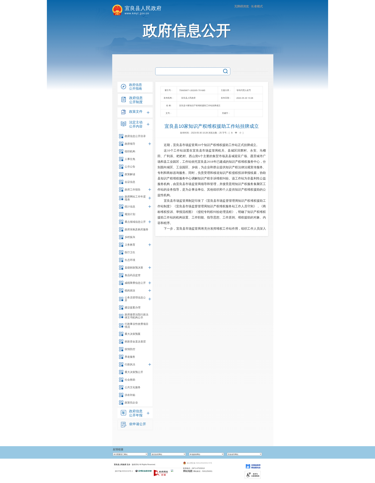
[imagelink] (172, 470)
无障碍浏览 (241, 6)
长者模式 (257, 6)
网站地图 (187, 471)
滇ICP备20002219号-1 (124, 471)
